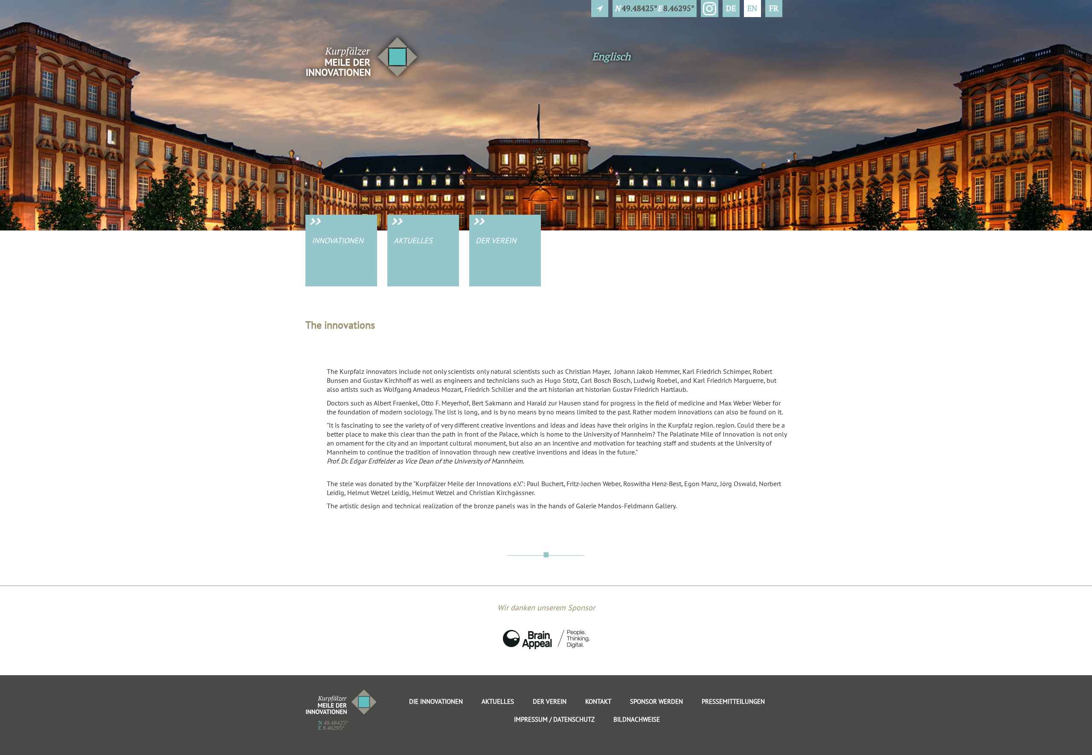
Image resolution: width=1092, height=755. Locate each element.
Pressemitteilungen (733, 701)
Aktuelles (413, 240)
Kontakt (598, 701)
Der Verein (496, 240)
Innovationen (337, 240)
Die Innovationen (436, 701)
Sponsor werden (656, 701)
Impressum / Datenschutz (554, 719)
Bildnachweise (636, 719)
